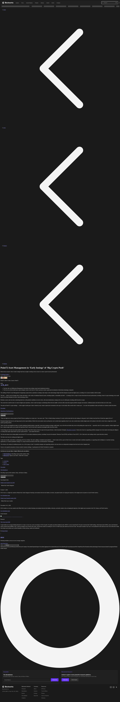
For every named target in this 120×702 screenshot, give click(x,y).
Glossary (43, 697)
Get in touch (74, 679)
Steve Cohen (6, 464)
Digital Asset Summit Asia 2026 (8, 482)
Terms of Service (45, 695)
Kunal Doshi (5, 530)
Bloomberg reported (71, 429)
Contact (35, 693)
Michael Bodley (5, 374)
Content (47, 2)
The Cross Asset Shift (5, 522)
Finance (5, 245)
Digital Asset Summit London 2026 (8, 498)
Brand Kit (36, 695)
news (4, 127)
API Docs (43, 688)
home (4, 9)
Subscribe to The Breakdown (7, 411)
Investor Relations (29, 2)
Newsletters (24, 691)
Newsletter (3, 408)
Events (53, 2)
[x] (116, 687)
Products (36, 2)
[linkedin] (113, 687)
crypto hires (5, 461)
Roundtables (24, 695)
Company (58, 2)
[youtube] (110, 687)
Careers (35, 691)
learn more (7, 495)
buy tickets (3, 495)
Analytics (17, 2)
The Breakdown (4, 470)
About (35, 688)
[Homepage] (7, 3)
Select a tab (3, 545)
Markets (5, 363)
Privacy (43, 693)
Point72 (5, 462)
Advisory (42, 2)
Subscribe (54, 679)
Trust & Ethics (44, 691)
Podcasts (24, 688)
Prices (22, 2)
